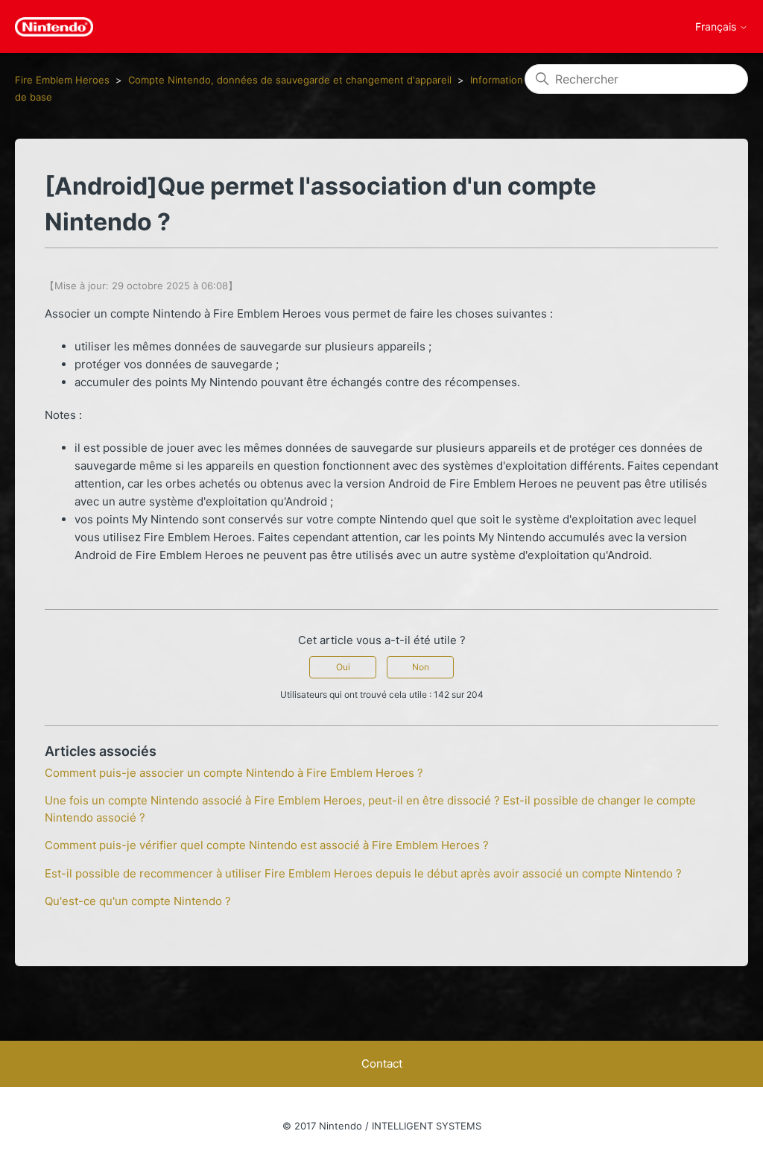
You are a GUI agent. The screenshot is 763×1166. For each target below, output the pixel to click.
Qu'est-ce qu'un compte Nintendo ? (138, 901)
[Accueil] (54, 27)
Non (420, 666)
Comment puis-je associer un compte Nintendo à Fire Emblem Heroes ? (234, 773)
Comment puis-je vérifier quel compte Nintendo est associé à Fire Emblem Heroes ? (267, 845)
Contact (381, 1063)
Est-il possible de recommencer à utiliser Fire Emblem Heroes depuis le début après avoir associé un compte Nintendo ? (363, 873)
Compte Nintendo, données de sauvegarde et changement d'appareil (290, 80)
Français (717, 27)
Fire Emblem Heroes (62, 80)
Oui (343, 666)
